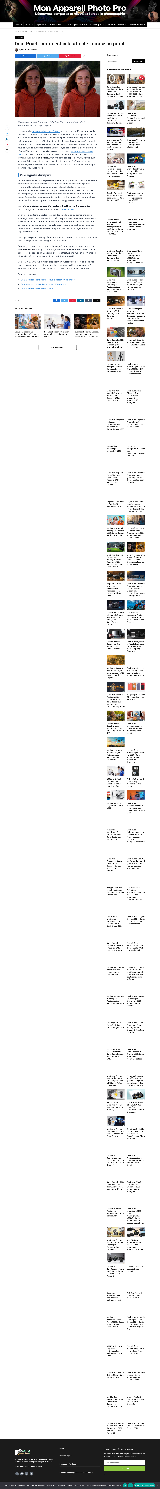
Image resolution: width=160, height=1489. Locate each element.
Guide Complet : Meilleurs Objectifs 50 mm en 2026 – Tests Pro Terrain (115, 946)
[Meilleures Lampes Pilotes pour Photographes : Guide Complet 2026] (116, 988)
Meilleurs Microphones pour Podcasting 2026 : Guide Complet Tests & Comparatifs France (136, 836)
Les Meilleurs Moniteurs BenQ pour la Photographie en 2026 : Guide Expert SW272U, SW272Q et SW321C (115, 226)
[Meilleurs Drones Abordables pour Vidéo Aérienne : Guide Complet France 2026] (116, 742)
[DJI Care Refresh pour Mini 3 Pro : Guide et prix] (136, 1285)
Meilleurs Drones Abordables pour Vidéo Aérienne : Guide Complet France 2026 (114, 755)
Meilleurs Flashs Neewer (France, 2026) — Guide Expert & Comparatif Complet (134, 397)
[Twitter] (7, 133)
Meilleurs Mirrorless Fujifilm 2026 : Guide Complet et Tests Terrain (135, 171)
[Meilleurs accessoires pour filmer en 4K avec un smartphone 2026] (136, 716)
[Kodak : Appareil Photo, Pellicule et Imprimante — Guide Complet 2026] (116, 185)
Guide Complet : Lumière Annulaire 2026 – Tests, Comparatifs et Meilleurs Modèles (115, 91)
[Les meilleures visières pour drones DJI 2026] (116, 438)
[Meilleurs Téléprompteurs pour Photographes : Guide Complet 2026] (136, 1147)
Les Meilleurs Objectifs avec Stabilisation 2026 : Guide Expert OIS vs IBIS (115, 728)
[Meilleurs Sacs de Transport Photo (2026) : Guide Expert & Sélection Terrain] (136, 1015)
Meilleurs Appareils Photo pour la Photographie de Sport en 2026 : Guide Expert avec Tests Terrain (116, 561)
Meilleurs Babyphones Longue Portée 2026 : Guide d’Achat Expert (136, 118)
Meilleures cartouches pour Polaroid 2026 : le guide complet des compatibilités (115, 171)
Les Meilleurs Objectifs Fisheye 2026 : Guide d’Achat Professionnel (136, 946)
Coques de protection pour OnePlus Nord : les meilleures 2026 (115, 1296)
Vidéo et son (55, 24)
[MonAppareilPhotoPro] (80, 11)
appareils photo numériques (46, 131)
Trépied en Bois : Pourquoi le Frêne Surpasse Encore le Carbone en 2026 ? (115, 367)
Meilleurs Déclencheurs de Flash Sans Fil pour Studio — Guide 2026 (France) (115, 1160)
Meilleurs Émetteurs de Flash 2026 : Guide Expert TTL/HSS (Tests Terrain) (115, 1271)
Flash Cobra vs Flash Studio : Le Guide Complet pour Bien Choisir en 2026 (115, 1054)
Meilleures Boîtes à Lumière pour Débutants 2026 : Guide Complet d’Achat (135, 1001)
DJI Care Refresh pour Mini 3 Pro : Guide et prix (134, 1295)
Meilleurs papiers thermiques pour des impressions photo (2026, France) (135, 198)
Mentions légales (66, 1455)
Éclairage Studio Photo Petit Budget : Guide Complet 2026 (115, 1025)
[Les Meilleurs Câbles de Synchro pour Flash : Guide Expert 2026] (136, 1338)
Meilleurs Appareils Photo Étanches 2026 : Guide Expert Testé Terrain (136, 423)
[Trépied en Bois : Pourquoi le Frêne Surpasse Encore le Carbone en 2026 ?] (116, 356)
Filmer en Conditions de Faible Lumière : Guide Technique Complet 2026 (114, 834)
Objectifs (40, 24)
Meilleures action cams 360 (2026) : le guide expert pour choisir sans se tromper (136, 284)
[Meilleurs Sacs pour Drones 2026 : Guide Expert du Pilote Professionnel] (136, 908)
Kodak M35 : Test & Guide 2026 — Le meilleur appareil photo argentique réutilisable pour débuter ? (135, 973)
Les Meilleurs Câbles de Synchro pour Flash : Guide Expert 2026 (135, 1349)
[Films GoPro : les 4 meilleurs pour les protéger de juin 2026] (136, 771)
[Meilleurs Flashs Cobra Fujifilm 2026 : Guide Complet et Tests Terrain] (116, 1121)
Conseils (19, 37)
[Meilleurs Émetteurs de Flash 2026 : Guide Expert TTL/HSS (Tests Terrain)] (116, 1258)
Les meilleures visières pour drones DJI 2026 (114, 448)
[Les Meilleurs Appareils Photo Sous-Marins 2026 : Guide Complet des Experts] (136, 605)
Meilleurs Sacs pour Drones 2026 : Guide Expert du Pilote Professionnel (136, 920)
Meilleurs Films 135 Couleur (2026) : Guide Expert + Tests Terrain (136, 1376)
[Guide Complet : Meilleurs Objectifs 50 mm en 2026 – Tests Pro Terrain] (116, 935)
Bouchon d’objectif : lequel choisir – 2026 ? (136, 1268)
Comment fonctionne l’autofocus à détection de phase (48, 279)
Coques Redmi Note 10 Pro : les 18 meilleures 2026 (115, 504)
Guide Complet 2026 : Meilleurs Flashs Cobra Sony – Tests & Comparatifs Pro (115, 1185)
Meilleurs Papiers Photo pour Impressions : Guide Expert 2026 (115, 1212)
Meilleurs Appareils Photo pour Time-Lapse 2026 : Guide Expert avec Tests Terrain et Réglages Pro (136, 1323)
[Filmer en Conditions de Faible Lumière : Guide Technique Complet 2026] (116, 822)
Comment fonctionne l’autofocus (37, 288)
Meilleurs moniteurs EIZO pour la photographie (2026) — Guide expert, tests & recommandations (135, 1215)
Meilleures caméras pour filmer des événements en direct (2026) (115, 971)
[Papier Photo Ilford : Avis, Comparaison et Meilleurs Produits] (136, 1389)
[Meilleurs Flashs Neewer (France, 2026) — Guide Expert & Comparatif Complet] (136, 383)
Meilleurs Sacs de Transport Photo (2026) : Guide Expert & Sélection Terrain (135, 1027)
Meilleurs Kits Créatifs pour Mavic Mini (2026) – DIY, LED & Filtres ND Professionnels (136, 369)
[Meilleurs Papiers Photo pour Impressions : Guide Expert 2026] (116, 1201)
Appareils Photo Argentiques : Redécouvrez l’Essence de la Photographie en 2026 (114, 590)
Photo (27, 24)
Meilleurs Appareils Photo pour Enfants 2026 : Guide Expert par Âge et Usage (116, 531)
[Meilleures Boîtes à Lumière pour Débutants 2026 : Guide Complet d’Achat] (136, 988)
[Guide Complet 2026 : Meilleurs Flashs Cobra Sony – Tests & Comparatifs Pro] (116, 1174)
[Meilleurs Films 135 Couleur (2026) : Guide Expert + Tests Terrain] (136, 1365)
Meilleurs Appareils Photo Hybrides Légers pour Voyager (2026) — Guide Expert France (116, 479)
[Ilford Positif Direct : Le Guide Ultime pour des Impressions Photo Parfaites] (136, 1094)
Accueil (18, 24)
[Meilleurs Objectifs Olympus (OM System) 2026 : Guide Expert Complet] (116, 301)
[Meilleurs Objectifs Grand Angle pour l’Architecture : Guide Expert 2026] (136, 660)
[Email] (7, 150)
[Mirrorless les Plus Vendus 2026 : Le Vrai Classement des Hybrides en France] (116, 132)
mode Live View (66, 209)
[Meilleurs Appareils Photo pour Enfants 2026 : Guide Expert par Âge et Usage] (116, 520)
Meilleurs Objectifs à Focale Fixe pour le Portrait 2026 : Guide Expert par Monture (135, 646)
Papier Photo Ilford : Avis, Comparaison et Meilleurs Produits (136, 1400)
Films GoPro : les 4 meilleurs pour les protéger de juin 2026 (135, 782)
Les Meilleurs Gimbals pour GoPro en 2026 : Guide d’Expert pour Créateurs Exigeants (136, 756)
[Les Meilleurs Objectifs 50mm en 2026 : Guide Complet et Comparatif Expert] (116, 1389)
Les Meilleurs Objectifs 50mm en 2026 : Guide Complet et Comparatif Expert (115, 1401)
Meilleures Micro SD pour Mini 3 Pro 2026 (115, 805)
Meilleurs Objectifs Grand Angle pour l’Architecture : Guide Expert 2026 (135, 671)
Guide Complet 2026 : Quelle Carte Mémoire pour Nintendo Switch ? (115, 343)
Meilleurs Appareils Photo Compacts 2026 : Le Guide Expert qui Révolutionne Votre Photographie (136, 590)
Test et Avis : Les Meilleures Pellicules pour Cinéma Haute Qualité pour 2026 (114, 921)
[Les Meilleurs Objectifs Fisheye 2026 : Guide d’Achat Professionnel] (136, 935)
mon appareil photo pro (29, 50)
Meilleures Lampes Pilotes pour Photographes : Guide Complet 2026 (115, 999)
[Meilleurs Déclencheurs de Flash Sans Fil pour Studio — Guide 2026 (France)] (116, 1147)
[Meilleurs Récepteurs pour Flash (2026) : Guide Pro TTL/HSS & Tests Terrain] (116, 1309)
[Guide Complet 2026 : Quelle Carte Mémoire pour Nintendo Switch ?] (116, 332)
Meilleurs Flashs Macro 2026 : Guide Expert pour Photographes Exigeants (115, 1244)
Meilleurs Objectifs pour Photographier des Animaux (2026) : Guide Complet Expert (115, 673)
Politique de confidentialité (144, 1485)
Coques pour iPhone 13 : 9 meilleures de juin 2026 (136, 697)
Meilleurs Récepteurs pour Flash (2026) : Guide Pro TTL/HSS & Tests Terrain (115, 1322)
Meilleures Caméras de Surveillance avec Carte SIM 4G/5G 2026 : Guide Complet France (136, 91)
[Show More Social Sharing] (84, 56)
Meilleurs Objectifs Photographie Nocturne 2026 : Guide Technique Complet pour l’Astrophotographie (116, 701)
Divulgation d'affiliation (68, 1464)
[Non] (157, 1485)
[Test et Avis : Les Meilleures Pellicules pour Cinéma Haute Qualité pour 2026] (116, 908)
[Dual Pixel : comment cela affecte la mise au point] (57, 89)
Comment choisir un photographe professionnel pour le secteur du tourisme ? (27, 334)
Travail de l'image (115, 24)
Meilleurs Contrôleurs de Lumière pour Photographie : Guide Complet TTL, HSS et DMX (115, 286)
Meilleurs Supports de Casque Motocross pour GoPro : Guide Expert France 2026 (115, 424)
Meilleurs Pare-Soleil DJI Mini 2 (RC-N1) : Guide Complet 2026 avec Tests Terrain (115, 395)
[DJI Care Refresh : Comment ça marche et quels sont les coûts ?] (57, 321)
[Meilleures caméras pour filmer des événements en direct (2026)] (116, 959)
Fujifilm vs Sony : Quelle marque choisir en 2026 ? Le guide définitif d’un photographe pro (136, 506)
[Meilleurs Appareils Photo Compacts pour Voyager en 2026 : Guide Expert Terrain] (136, 465)
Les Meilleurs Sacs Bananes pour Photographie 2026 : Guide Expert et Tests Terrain (136, 533)
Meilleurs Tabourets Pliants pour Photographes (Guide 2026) (136, 143)
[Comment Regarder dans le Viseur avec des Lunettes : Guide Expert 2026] (136, 332)
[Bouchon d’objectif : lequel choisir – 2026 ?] (136, 1258)
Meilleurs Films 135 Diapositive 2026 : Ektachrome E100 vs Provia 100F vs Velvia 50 (115, 1428)
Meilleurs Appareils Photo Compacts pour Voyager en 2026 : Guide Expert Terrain (136, 477)
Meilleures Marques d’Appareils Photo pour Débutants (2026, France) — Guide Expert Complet (115, 618)
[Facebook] (7, 128)
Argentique (95, 24)
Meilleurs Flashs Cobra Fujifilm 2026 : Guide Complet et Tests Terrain (115, 1132)
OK (125, 1485)
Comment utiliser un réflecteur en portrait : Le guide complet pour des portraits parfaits (135, 1081)
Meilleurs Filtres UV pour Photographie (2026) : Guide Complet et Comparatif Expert (135, 257)
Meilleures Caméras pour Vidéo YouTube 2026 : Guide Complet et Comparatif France (115, 118)
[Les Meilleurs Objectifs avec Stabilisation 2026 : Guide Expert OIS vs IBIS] (116, 716)
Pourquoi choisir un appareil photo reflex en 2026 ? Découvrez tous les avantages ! (87, 335)
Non (130, 1485)
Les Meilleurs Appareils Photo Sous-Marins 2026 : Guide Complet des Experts (135, 617)
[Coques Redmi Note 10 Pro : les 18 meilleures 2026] (116, 494)
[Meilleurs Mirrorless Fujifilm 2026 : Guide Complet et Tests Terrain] (136, 158)
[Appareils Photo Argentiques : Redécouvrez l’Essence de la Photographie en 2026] (116, 576)
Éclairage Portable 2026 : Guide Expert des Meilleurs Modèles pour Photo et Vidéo (136, 1134)
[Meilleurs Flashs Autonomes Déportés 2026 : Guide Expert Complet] (136, 1174)
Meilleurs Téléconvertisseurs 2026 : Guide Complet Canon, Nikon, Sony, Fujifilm (115, 865)
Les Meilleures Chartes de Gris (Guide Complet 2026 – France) (113, 645)
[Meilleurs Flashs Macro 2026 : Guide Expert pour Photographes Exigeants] (116, 1232)
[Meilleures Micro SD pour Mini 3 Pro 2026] (116, 795)
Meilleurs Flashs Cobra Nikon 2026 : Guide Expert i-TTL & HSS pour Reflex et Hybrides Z (115, 1081)
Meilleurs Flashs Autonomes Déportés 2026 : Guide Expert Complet (134, 1187)
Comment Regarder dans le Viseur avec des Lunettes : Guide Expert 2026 (136, 343)
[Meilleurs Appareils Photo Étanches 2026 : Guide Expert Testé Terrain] (136, 412)
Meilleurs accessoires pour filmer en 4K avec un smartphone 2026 (135, 728)
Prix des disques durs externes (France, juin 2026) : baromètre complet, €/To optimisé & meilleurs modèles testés (136, 316)
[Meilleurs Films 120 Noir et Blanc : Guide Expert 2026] (136, 1415)
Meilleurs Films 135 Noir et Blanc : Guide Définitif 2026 (116, 1375)
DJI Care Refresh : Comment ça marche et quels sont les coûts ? (56, 334)
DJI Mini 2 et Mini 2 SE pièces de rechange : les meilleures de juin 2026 (116, 1351)
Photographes (136, 24)
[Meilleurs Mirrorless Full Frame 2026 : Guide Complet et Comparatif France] (136, 1041)
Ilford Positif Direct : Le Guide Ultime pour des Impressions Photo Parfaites (136, 1107)
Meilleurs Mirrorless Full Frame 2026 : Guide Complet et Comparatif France (135, 1054)
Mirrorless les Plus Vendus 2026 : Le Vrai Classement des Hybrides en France (115, 145)
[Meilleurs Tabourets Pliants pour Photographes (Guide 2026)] (136, 132)
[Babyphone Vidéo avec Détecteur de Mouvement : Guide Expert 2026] (116, 880)
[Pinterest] (7, 144)
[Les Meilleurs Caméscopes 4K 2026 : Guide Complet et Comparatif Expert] (136, 1232)
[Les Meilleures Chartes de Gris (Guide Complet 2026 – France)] (116, 634)
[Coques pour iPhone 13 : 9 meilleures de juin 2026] (136, 687)
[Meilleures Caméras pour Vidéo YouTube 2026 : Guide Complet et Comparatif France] (116, 105)
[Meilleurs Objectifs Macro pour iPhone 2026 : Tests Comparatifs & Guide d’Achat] (116, 243)
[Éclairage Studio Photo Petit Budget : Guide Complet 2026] (116, 1015)
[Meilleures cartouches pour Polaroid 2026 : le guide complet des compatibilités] (116, 158)
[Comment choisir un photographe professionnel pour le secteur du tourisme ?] (28, 321)
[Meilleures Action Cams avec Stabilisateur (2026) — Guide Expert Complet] (136, 212)
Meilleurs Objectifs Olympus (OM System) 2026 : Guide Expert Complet (115, 313)
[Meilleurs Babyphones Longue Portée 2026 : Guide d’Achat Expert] (136, 105)
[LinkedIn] (7, 139)
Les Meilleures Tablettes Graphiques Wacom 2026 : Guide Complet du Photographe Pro (136, 893)
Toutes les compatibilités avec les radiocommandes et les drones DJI (136, 451)
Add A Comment (57, 347)
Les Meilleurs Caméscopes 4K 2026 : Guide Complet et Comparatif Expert (135, 1244)
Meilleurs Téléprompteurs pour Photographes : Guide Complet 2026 (136, 1160)
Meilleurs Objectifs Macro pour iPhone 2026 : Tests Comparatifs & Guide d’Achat (115, 256)
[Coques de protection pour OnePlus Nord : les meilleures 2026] (116, 1285)
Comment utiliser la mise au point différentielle (43, 284)
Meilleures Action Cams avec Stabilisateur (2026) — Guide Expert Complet (136, 224)
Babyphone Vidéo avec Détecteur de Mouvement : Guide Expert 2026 (115, 891)
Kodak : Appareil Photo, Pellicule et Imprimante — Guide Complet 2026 (116, 196)
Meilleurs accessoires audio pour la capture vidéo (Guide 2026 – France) (136, 808)
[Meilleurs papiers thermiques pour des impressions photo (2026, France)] (136, 185)
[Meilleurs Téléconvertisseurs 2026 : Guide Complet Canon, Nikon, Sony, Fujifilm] (116, 851)
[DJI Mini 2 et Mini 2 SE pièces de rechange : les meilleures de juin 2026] (116, 1338)
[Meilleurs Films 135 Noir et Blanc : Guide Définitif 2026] (116, 1365)
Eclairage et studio (76, 24)
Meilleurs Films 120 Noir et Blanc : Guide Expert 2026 (136, 1425)
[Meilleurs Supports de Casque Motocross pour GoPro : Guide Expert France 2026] (116, 412)
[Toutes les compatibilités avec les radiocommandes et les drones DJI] (136, 438)
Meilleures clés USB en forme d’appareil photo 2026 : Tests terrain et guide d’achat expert (136, 863)
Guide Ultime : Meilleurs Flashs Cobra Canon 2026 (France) (115, 1106)
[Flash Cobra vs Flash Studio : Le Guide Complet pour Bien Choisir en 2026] (116, 1041)
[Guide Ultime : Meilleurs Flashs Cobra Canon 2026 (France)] (116, 1094)
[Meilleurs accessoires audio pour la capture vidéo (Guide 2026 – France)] (136, 795)
